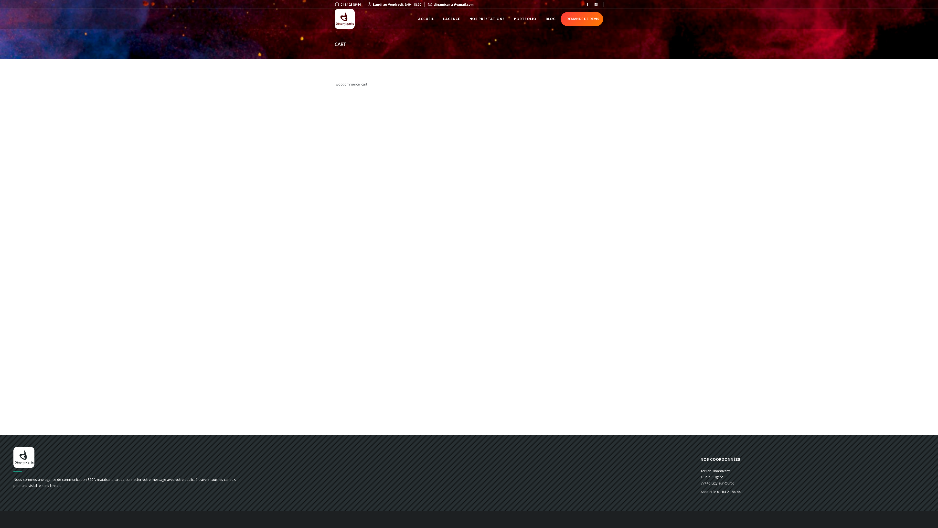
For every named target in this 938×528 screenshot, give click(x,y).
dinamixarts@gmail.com (454, 4)
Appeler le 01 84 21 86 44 (721, 491)
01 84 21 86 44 (351, 4)
